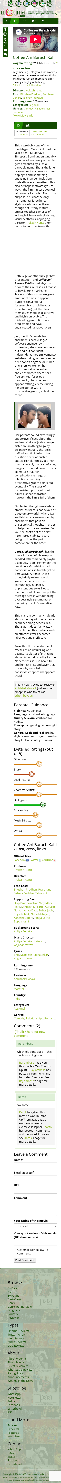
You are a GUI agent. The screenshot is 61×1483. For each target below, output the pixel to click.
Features (13, 1433)
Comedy (29, 108)
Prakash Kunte (33, 90)
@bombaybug (24, 695)
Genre (12, 1303)
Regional (34, 104)
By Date (12, 1288)
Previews (13, 1429)
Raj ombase (26, 1062)
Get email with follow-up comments (32, 1251)
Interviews (14, 1436)
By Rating (13, 1295)
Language (14, 1310)
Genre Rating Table (20, 1306)
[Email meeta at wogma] (50, 3)
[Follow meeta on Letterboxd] (42, 3)
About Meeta (16, 1362)
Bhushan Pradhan (30, 94)
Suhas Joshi (46, 910)
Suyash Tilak (21, 914)
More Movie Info (23, 115)
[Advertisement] (33, 252)
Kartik (23, 1112)
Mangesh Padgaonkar (34, 955)
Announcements (18, 1377)
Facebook (20, 860)
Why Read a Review (20, 1369)
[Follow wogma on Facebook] (18, 3)
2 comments (22, 134)
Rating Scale (15, 1373)
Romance (18, 112)
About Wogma (17, 1358)
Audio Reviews (17, 1342)
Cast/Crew (14, 1299)
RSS (10, 1412)
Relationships (42, 108)
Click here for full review (27, 85)
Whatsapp (14, 1394)
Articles (12, 1425)
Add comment (38, 134)
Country (13, 1314)
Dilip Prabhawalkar (26, 903)
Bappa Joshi (21, 921)
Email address (24, 1172)
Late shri (39, 941)
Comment (20, 1198)
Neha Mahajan (40, 914)
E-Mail (11, 1453)
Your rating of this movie (31, 1221)
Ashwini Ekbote (23, 918)
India (17, 999)
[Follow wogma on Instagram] (34, 3)
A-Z (10, 1292)
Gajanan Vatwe (23, 945)
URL (16, 1185)
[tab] (18, 125)
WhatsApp (14, 1449)
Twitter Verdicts (18, 1334)
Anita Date (30, 910)
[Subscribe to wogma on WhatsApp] (11, 3)
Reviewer (13, 1318)
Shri (16, 955)
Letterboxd (15, 1408)
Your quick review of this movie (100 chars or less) (35, 1235)
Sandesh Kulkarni (32, 907)
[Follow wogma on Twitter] (26, 3)
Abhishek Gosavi (25, 688)
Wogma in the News (20, 1381)
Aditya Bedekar (23, 931)
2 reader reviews (39, 131)
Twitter (33, 860)
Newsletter (15, 1397)
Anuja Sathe (42, 918)
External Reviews (18, 1331)
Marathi (19, 989)
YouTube (47, 860)
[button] (6, 21)
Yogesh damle (23, 958)
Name (19, 1160)
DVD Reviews (16, 1345)
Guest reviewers (18, 1366)
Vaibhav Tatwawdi (33, 97)
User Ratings (16, 1338)
